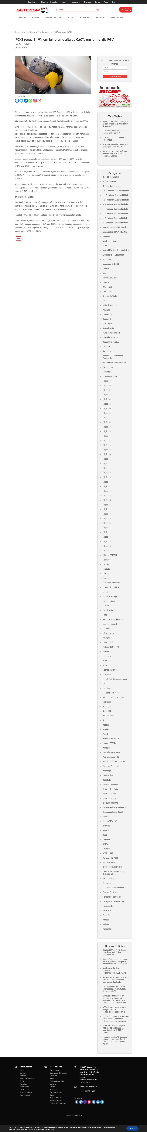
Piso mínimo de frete (111, 752)
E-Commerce (108, 367)
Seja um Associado (57, 1081)
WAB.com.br (78, 1115)
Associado (107, 259)
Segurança (107, 830)
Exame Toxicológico (111, 596)
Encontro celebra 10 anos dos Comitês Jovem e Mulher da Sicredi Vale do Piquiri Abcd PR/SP (115, 1040)
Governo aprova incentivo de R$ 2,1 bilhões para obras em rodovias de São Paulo (116, 979)
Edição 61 (107, 436)
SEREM (105, 844)
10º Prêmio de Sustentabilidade (116, 190)
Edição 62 (107, 440)
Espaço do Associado (111, 582)
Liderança (107, 674)
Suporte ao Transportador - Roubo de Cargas (114, 872)
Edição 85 (107, 546)
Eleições (106, 564)
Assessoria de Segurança (113, 255)
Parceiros (65, 2)
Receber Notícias (56, 1100)
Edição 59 (107, 427)
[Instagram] (35, 101)
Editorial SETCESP (110, 555)
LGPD (105, 660)
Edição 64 (107, 449)
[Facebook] (17, 101)
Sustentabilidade (110, 878)
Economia (18, 47)
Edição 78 (107, 514)
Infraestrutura (108, 633)
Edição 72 (107, 486)
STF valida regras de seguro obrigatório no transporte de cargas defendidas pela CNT (114, 1009)
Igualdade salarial (110, 624)
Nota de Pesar (108, 715)
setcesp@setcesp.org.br (88, 1087)
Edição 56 (107, 413)
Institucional (108, 642)
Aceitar (132, 1128)
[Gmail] (39, 101)
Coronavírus (108, 346)
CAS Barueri (107, 287)
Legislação (107, 656)
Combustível (108, 314)
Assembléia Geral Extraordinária (116, 250)
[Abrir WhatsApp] (141, 1126)
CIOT (104, 300)
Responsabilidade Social (113, 812)
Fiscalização (108, 610)
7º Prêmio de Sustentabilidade (115, 213)
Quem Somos (32, 2)
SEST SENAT (108, 853)
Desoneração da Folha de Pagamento (113, 356)
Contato (52, 1095)
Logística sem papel (111, 693)
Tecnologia (107, 883)
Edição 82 (107, 532)
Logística (106, 688)
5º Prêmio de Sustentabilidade (115, 204)
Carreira (106, 282)
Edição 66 (107, 459)
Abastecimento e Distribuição (115, 227)
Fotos (106, 2)
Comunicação (108, 328)
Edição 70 (107, 477)
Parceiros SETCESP (111, 738)
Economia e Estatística (112, 376)
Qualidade (107, 780)
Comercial (107, 319)
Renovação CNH (109, 793)
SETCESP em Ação (110, 858)
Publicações (100, 17)
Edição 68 (107, 468)
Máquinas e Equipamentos (113, 697)
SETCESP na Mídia (110, 862)
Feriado (106, 605)
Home (17, 32)
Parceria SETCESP (110, 743)
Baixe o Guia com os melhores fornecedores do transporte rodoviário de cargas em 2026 (115, 961)
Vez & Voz (107, 910)
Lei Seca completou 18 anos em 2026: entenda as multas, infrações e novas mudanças (116, 1018)
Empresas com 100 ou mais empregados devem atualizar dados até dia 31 (114, 988)
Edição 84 (107, 541)
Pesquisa (106, 748)
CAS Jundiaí (107, 291)
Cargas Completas (110, 278)
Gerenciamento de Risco (113, 619)
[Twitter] (21, 101)
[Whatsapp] (30, 101)
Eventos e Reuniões (53, 17)
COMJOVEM (107, 323)
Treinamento (108, 906)
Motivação (107, 702)
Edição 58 (107, 422)
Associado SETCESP (111, 264)
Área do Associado (56, 1098)
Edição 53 (107, 399)
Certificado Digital (110, 296)
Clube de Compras (110, 305)
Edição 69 (107, 472)
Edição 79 (107, 518)
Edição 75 (107, 500)
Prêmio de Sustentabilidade (114, 761)
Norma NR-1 (107, 711)
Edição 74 (107, 495)
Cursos (71, 17)
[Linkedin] (26, 101)
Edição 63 (107, 445)
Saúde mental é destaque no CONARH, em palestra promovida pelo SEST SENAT (114, 970)
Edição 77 (107, 509)
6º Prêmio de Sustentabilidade (115, 209)
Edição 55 (107, 408)
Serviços (22, 17)
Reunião (106, 816)
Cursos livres (108, 351)
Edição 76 (107, 505)
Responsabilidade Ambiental (114, 807)
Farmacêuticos (109, 601)
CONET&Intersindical (111, 333)
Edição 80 (107, 523)
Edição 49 (107, 381)
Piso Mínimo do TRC (111, 757)
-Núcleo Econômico (111, 177)
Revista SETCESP (110, 821)
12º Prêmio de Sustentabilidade (116, 200)
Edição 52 (107, 394)
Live (104, 683)
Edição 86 (107, 550)
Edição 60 (107, 431)
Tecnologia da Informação (113, 887)
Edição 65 (107, 454)
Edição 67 (107, 463)
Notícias (35, 17)
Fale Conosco (117, 17)
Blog (113, 2)
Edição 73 (107, 491)
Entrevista (107, 573)
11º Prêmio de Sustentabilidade (116, 195)
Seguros (106, 835)
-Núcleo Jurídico (109, 181)
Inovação (106, 638)
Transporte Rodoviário (112, 897)
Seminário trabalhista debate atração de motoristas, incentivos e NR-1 (114, 952)
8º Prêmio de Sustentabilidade (115, 218)
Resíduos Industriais (111, 803)
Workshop (107, 929)
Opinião (106, 725)
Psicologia (107, 770)
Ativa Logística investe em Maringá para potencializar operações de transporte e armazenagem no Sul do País (114, 999)
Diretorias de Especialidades (114, 362)
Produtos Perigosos (111, 766)
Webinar (106, 920)
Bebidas (106, 268)
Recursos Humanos (111, 784)
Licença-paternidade (111, 670)
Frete (105, 615)
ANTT (105, 245)
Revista (97, 2)
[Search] (96, 10)
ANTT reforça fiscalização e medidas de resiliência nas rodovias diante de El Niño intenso (114, 1029)
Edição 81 (107, 527)
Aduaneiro (107, 236)
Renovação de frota (111, 798)
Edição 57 (107, 417)
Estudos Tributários (111, 587)
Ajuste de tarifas (109, 241)
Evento (105, 592)
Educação (107, 560)
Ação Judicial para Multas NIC (115, 232)
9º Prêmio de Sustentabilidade (115, 222)
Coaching (106, 310)
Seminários (107, 839)
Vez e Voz (107, 915)
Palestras (84, 17)
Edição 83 (107, 537)
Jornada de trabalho (111, 647)
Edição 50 (107, 385)
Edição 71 (107, 482)
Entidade (106, 569)
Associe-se (76, 2)
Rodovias (106, 826)
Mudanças (107, 706)
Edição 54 (107, 404)
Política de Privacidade (58, 1103)
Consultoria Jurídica (111, 342)
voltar (19, 238)
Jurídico (106, 651)
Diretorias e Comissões (49, 2)
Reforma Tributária (110, 789)
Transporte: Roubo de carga (114, 901)
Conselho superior (110, 337)
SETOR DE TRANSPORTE (112, 867)
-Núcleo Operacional (111, 186)
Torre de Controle (110, 892)
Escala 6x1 (107, 578)
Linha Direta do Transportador (115, 679)
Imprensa (87, 2)
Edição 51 (107, 390)
